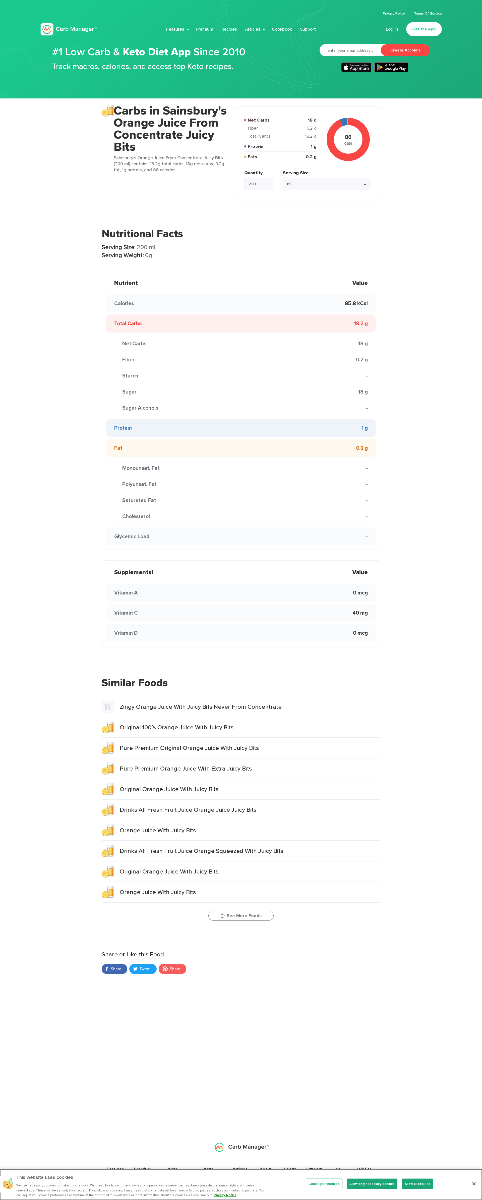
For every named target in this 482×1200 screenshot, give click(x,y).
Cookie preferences (324, 1183)
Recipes (229, 29)
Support (308, 29)
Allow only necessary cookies (372, 1183)
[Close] (473, 1183)
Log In (392, 29)
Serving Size (296, 173)
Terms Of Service (428, 13)
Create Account (405, 50)
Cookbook (282, 29)
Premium (204, 29)
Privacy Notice (225, 1194)
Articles (252, 29)
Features (175, 29)
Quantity (253, 173)
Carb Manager (68, 29)
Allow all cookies (417, 1183)
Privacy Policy (394, 13)
